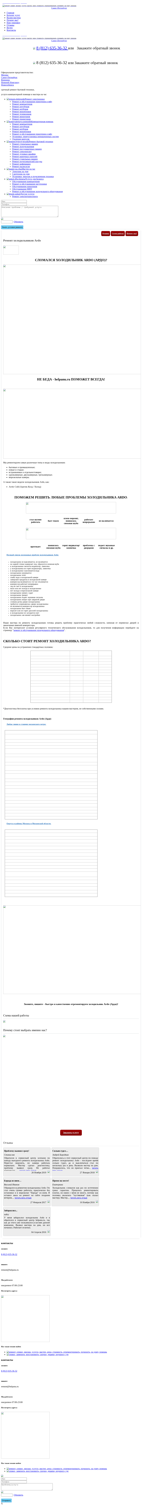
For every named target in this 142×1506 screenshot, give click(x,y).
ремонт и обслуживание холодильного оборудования (39, 630)
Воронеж (5, 80)
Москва (4, 75)
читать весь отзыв (27, 1170)
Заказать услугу (71, 1132)
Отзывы (105, 233)
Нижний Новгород (10, 82)
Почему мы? (132, 233)
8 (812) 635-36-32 (52, 48)
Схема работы (118, 233)
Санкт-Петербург (59, 8)
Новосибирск (7, 85)
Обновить (18, 222)
